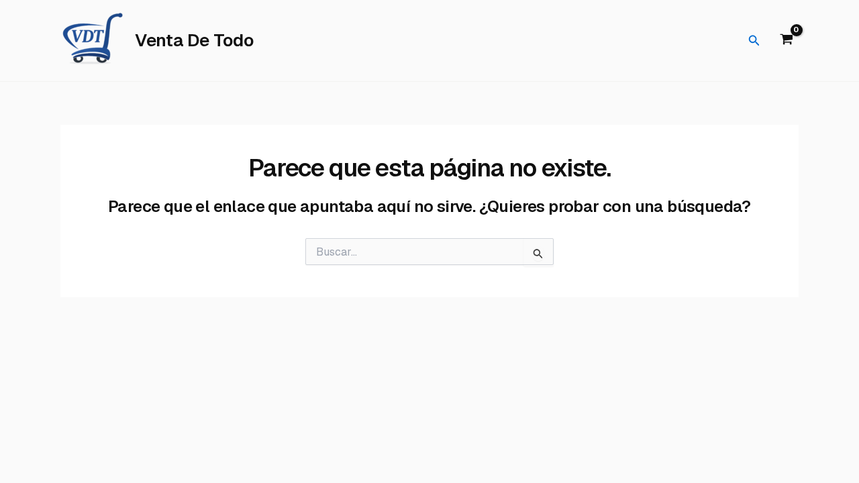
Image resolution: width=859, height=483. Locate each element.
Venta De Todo (194, 40)
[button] (754, 41)
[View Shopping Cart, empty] (786, 41)
